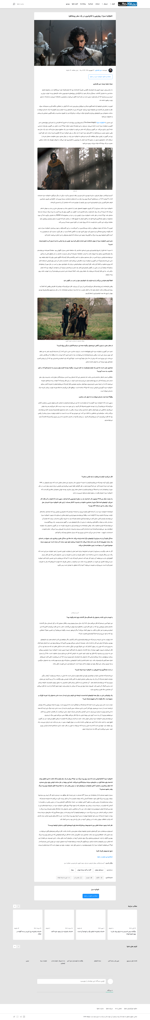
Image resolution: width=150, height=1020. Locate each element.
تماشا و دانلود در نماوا (90, 896)
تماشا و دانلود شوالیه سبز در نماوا (100, 77)
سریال (106, 4)
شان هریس (74, 863)
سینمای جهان (99, 870)
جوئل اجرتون (92, 863)
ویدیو (67, 4)
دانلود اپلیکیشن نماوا (130, 1009)
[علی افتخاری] (110, 70)
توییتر (87, 878)
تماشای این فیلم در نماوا (105, 857)
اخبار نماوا (75, 4)
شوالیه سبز (67, 863)
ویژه (72, 870)
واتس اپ (76, 878)
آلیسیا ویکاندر (101, 863)
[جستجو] (14, 4)
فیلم (113, 4)
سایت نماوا (20, 4)
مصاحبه (90, 4)
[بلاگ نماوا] (127, 4)
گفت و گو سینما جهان (84, 870)
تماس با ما (118, 1009)
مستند (97, 4)
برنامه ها (83, 4)
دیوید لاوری (81, 863)
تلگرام (97, 878)
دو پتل (86, 863)
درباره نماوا (109, 1009)
